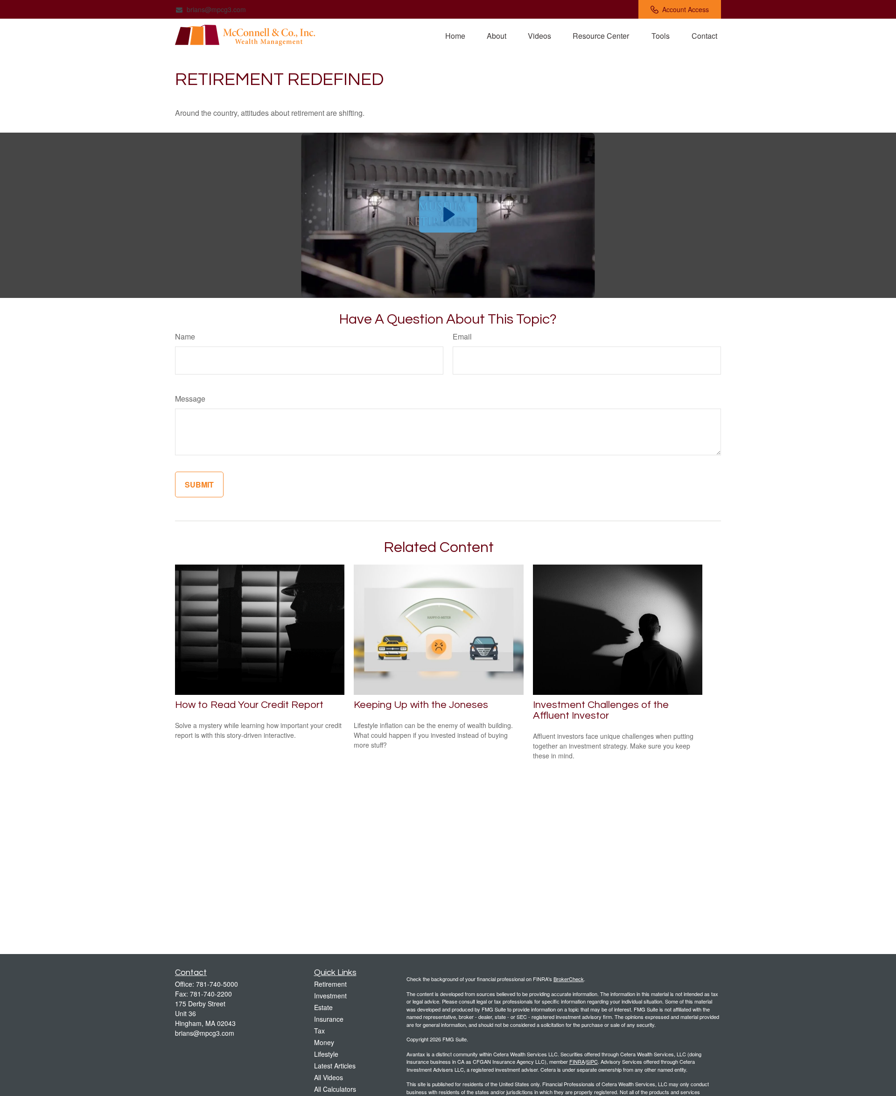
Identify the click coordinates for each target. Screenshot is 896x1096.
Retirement (330, 984)
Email (462, 336)
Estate (323, 1007)
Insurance (328, 1019)
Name (185, 336)
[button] (455, 35)
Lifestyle (326, 1054)
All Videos (328, 1077)
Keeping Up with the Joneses (421, 705)
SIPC (592, 1061)
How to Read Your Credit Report (249, 705)
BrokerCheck (568, 979)
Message (190, 398)
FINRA (577, 1061)
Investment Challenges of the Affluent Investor (601, 710)
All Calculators (335, 1089)
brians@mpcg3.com (216, 9)
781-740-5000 (217, 984)
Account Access (685, 9)
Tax (319, 1030)
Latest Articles (335, 1065)
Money (324, 1042)
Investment (330, 995)
